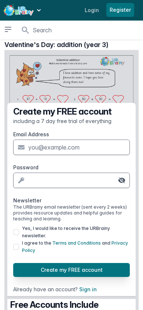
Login (92, 10)
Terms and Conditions (76, 243)
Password (25, 167)
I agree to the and (75, 246)
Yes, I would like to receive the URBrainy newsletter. (66, 232)
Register (120, 10)
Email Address (31, 134)
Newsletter (70, 209)
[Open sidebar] (8, 29)
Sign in (88, 289)
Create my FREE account (72, 270)
